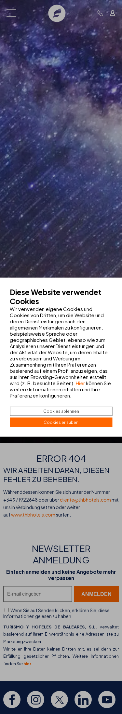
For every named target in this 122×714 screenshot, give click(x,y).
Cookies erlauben (61, 422)
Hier (80, 383)
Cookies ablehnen (61, 411)
